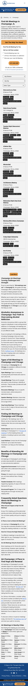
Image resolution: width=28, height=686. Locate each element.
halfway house (10, 351)
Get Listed (21, 670)
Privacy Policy (6, 676)
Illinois (5, 631)
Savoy (3, 636)
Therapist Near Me (18, 665)
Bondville (4, 640)
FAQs (24, 676)
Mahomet (17, 644)
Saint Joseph (18, 652)
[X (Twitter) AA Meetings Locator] (16, 673)
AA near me (19, 587)
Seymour (16, 640)
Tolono (3, 644)
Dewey (3, 656)
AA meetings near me (20, 619)
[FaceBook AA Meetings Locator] (14, 673)
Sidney (16, 656)
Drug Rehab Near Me (14, 668)
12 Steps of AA (8, 665)
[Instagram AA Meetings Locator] (11, 673)
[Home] (1, 17)
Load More (13, 274)
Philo (2, 652)
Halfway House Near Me (11, 670)
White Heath (18, 648)
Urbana (16, 636)
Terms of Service (16, 676)
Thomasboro (5, 648)
